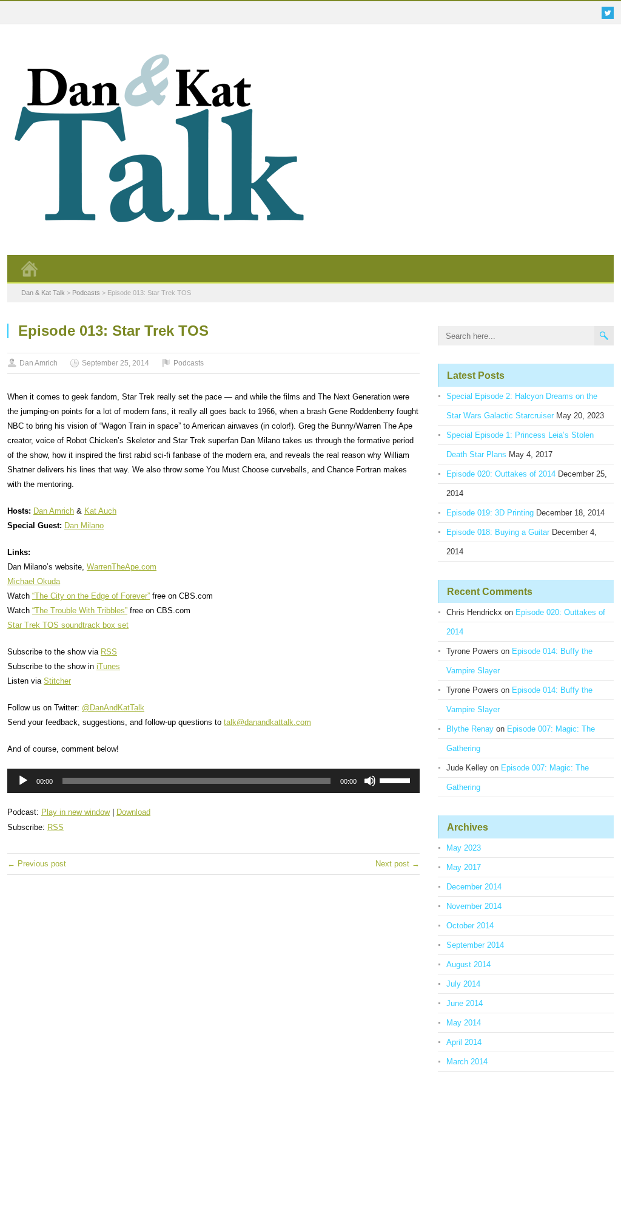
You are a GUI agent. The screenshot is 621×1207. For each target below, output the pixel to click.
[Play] (23, 781)
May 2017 (463, 867)
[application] (213, 781)
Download (133, 812)
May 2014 (463, 1022)
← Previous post (36, 863)
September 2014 (475, 945)
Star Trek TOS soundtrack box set (68, 625)
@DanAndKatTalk (113, 707)
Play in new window (75, 812)
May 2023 (463, 847)
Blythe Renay (470, 728)
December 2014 (474, 886)
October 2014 (470, 925)
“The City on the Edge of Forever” (91, 595)
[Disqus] (213, 1026)
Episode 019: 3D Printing (490, 512)
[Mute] (370, 781)
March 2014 (467, 1061)
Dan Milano (84, 525)
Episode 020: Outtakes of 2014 (501, 473)
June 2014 (464, 1003)
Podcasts (188, 363)
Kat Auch (100, 510)
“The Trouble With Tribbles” (79, 610)
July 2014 (463, 983)
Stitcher (57, 680)
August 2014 (468, 964)
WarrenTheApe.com (121, 566)
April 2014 (464, 1042)
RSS (109, 651)
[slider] (397, 779)
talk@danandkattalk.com (267, 722)
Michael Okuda (33, 581)
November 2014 (474, 906)
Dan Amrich (38, 363)
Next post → (397, 863)
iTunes (108, 666)
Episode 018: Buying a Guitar (497, 532)
